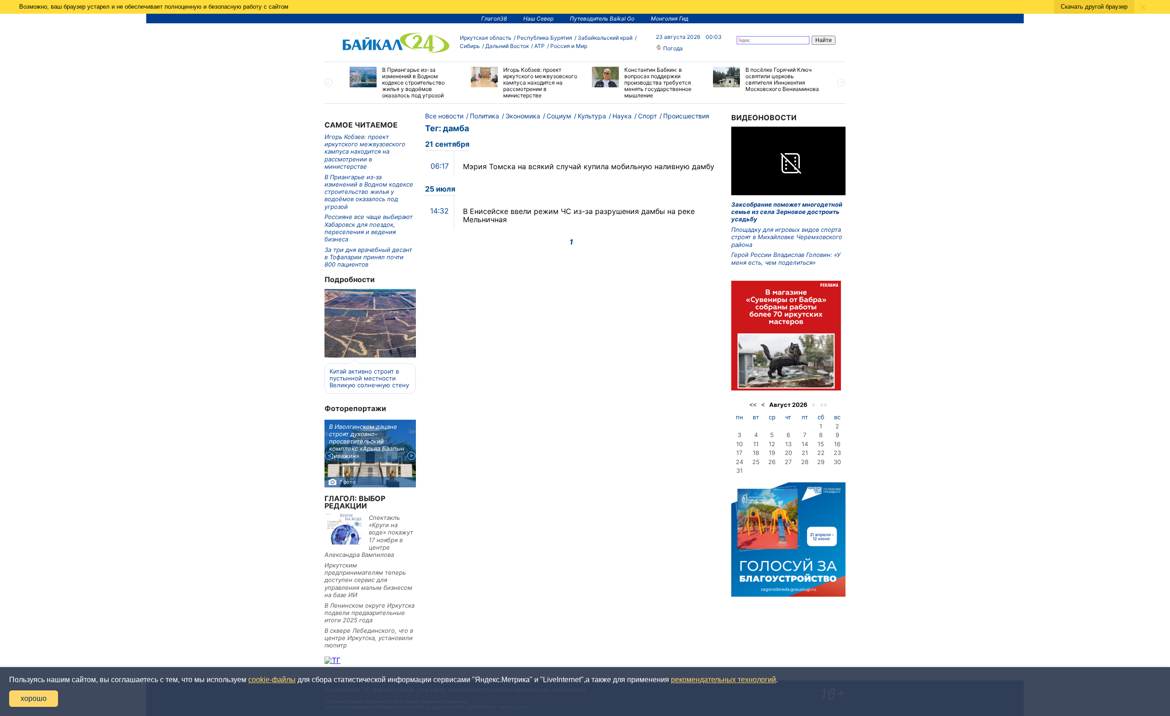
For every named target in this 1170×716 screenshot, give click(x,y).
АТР (539, 46)
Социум (559, 116)
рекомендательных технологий (723, 680)
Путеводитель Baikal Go (602, 18)
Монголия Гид (670, 18)
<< (753, 404)
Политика (484, 116)
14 (805, 444)
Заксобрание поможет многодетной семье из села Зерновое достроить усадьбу (786, 212)
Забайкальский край (605, 37)
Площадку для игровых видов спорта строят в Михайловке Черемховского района (786, 237)
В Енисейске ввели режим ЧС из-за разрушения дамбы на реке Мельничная (579, 215)
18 (756, 452)
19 (772, 452)
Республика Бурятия (544, 37)
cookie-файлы (272, 680)
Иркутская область (485, 37)
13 (788, 444)
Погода (672, 48)
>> (823, 404)
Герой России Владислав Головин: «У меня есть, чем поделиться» (785, 258)
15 (821, 444)
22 (820, 452)
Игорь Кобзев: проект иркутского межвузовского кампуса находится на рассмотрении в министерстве (364, 151)
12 (772, 444)
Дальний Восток (507, 46)
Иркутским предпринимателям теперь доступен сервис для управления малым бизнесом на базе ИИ (368, 579)
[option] (403, 83)
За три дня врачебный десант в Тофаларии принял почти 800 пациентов (368, 257)
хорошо (34, 698)
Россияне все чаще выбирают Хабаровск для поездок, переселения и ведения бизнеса (368, 228)
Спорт (647, 116)
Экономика (522, 116)
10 (739, 444)
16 (837, 444)
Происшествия (686, 116)
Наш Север (538, 18)
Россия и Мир (568, 46)
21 (805, 452)
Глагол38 (494, 18)
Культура (592, 116)
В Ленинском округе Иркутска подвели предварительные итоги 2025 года (369, 613)
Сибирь (470, 46)
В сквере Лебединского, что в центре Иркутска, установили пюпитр (368, 638)
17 (739, 452)
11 (756, 444)
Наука (622, 116)
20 (788, 452)
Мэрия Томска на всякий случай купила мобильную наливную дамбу (588, 166)
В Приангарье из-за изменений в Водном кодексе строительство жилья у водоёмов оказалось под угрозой (368, 191)
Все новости (444, 116)
